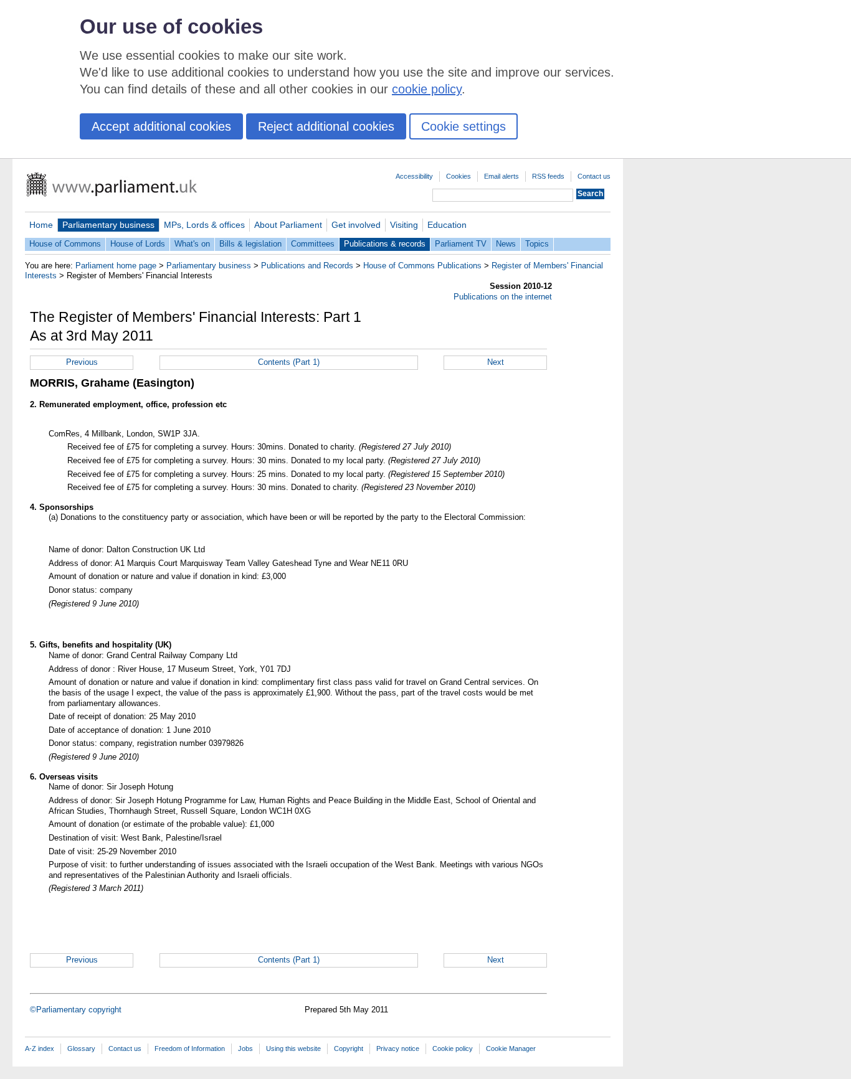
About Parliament (288, 225)
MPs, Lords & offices (204, 225)
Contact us (594, 176)
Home (41, 225)
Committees (313, 243)
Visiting (404, 225)
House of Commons (65, 243)
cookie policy (427, 89)
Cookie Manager (511, 1048)
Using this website (293, 1048)
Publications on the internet (503, 296)
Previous (82, 362)
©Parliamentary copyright (75, 1009)
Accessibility (414, 176)
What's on (192, 243)
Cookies (458, 176)
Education (447, 225)
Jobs (245, 1048)
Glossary (81, 1048)
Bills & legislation (250, 243)
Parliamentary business (108, 225)
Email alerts (501, 176)
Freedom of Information (190, 1048)
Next (495, 362)
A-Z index (39, 1048)
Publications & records (385, 243)
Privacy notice (397, 1048)
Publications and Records (307, 265)
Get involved (356, 225)
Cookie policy (452, 1048)
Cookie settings (463, 126)
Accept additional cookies (161, 126)
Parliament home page (115, 265)
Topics (537, 243)
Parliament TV (461, 243)
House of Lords (137, 243)
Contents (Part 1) (289, 362)
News (506, 243)
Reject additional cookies (326, 126)
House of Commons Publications (422, 265)
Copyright (348, 1048)
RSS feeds (548, 176)
